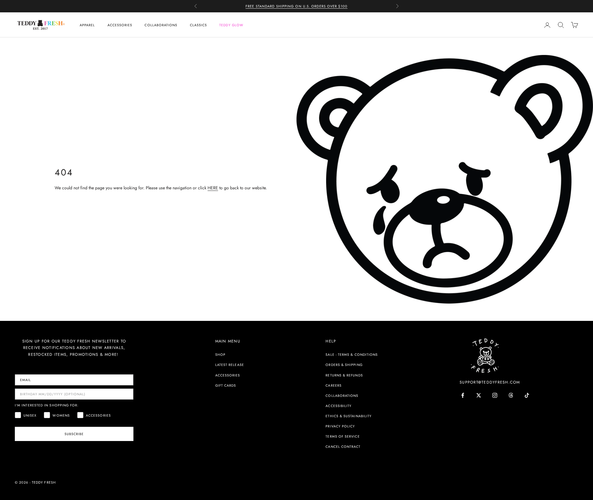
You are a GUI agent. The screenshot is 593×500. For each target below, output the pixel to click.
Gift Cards (225, 385)
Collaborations (161, 25)
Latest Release (229, 364)
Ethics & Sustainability (349, 416)
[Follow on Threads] (511, 395)
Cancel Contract (343, 446)
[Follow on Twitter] (479, 395)
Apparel (87, 25)
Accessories (119, 25)
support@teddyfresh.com (490, 382)
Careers (334, 385)
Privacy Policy (340, 426)
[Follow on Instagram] (495, 395)
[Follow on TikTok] (527, 395)
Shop (220, 354)
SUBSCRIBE (74, 433)
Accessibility (338, 405)
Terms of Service (343, 436)
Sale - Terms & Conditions (352, 354)
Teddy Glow (231, 25)
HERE (213, 188)
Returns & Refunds (344, 375)
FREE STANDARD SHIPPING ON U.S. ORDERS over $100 (296, 6)
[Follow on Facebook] (463, 395)
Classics (198, 25)
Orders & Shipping (344, 364)
